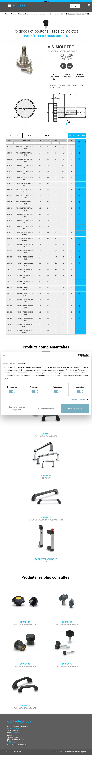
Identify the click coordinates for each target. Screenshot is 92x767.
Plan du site (58, 752)
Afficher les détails (77, 400)
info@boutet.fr (11, 743)
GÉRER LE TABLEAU (76, 135)
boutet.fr (6, 14)
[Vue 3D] (79, 147)
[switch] (35, 391)
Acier (30, 135)
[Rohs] (70, 57)
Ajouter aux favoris (80, 75)
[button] (46, 348)
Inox (47, 135)
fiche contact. (15, 732)
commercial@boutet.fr (14, 728)
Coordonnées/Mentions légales (75, 752)
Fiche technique (67, 75)
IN (63, 65)
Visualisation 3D (54, 78)
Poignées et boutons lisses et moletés (24, 14)
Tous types (13, 135)
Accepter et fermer (75, 408)
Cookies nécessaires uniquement (17, 408)
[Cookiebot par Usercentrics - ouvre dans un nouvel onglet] (79, 355)
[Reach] (62, 57)
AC (69, 65)
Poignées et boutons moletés (49, 14)
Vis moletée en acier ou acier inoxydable (75, 14)
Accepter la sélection (46, 408)
